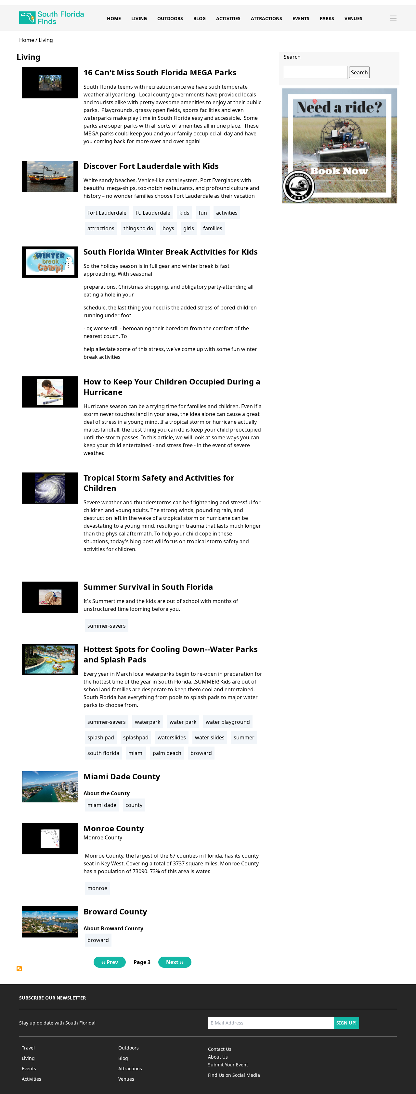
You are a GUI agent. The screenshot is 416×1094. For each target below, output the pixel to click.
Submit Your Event (228, 1065)
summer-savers (106, 625)
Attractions (266, 18)
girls (188, 228)
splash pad (100, 737)
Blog (199, 18)
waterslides (172, 737)
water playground (228, 721)
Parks (327, 18)
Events (300, 18)
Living (139, 18)
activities (227, 212)
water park (183, 721)
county (133, 805)
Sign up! (346, 1023)
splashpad (136, 737)
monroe (97, 888)
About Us (218, 1057)
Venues (353, 18)
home (26, 40)
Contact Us (219, 1049)
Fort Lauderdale (106, 212)
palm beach (167, 753)
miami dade (101, 805)
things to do (138, 228)
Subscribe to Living (19, 968)
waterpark (148, 721)
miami (136, 753)
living (46, 40)
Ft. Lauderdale (153, 212)
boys (168, 228)
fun (203, 212)
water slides (210, 737)
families (212, 228)
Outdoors (170, 18)
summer (244, 737)
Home (114, 18)
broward (201, 753)
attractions (100, 228)
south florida (103, 753)
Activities (228, 18)
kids (184, 212)
